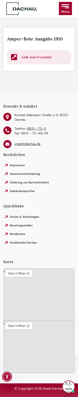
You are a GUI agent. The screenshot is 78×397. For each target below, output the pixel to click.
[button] (65, 8)
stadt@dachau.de (28, 144)
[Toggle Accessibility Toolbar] (7, 376)
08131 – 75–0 (36, 129)
